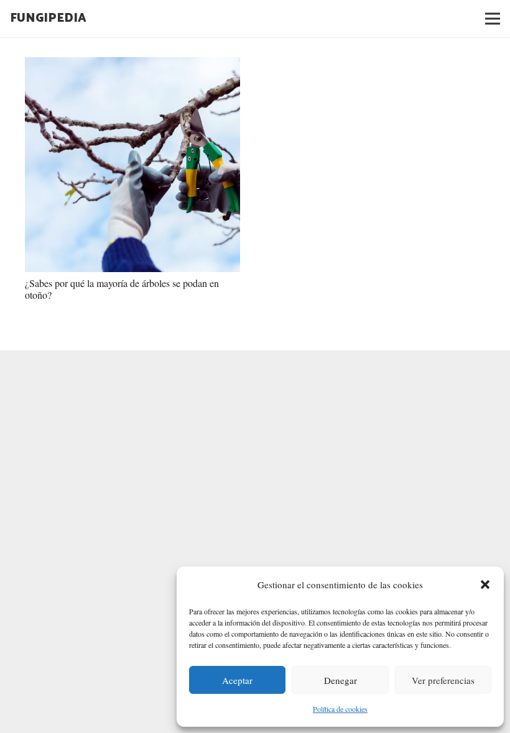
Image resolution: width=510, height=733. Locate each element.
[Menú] (492, 18)
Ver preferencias (443, 680)
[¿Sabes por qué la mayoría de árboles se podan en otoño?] (132, 164)
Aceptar (237, 680)
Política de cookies (340, 709)
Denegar (340, 680)
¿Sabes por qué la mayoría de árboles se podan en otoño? (122, 288)
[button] (485, 584)
